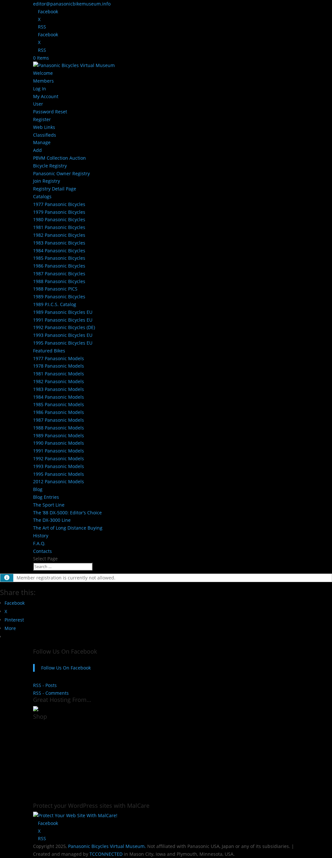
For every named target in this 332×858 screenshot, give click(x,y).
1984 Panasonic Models (58, 397)
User (38, 104)
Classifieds (44, 135)
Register (42, 119)
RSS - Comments (51, 693)
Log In (39, 89)
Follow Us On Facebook (65, 651)
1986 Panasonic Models (58, 412)
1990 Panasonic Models (58, 443)
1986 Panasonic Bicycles (59, 266)
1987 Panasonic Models (58, 420)
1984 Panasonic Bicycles (59, 250)
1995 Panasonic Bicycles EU (62, 343)
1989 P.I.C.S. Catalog (54, 304)
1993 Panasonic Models (58, 466)
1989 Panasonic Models (58, 435)
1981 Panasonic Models (58, 374)
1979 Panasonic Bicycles (59, 212)
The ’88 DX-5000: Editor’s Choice (67, 512)
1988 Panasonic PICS (55, 289)
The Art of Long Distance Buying (67, 528)
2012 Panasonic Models (58, 481)
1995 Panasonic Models (58, 474)
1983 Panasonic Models (58, 389)
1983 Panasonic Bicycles (59, 243)
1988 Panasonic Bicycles (59, 281)
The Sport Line (49, 505)
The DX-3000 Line (52, 520)
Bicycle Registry (50, 166)
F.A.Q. (39, 543)
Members (43, 81)
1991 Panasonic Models (58, 451)
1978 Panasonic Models (58, 366)
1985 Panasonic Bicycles (59, 258)
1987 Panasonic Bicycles (59, 273)
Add (37, 150)
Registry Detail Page (54, 189)
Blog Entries (46, 497)
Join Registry (46, 181)
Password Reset (50, 112)
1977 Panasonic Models (58, 358)
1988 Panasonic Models (58, 428)
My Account (45, 96)
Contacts (42, 551)
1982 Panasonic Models (58, 381)
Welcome (43, 73)
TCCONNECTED (106, 854)
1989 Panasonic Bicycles (59, 296)
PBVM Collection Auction (59, 158)
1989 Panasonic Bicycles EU (62, 312)
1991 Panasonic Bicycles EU (62, 320)
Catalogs (42, 196)
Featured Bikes (49, 351)
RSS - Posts (45, 685)
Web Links (44, 127)
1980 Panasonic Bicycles (59, 219)
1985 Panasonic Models (58, 404)
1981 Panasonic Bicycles (59, 227)
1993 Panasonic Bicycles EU (62, 335)
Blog (37, 489)
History (40, 535)
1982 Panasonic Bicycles (59, 235)
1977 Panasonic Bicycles (59, 204)
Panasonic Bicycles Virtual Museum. (107, 846)
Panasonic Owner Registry (61, 173)
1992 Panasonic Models (58, 458)
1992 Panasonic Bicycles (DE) (64, 327)
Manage (42, 142)
